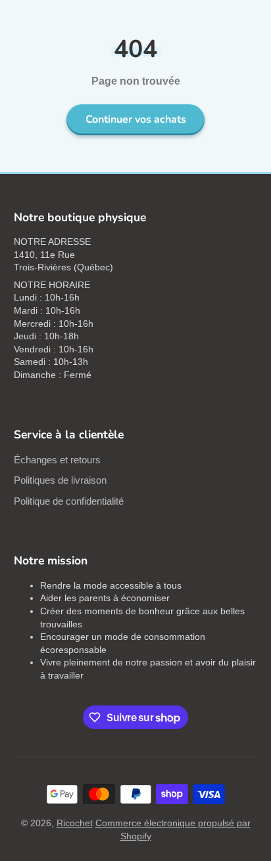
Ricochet (75, 823)
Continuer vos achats (136, 119)
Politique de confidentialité (69, 501)
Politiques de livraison (60, 480)
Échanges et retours (57, 459)
